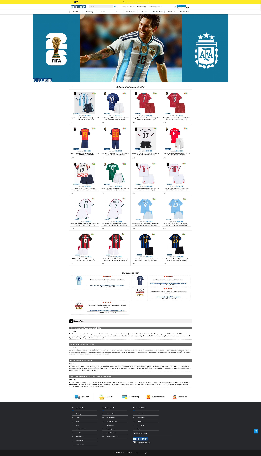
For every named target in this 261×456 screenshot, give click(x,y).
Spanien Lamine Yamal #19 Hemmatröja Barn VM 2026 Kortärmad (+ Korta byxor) (85, 154)
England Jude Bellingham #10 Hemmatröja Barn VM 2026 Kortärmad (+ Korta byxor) (176, 189)
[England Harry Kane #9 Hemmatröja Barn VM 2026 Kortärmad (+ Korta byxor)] (146, 173)
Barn (103, 12)
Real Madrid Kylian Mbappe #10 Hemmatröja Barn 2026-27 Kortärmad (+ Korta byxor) (85, 224)
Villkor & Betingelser (112, 436)
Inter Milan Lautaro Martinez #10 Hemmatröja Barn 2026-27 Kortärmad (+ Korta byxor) (146, 259)
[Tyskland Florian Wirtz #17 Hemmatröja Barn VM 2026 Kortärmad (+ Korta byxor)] (146, 138)
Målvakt (144, 12)
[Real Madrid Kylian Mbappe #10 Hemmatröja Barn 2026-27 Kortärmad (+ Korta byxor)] (85, 209)
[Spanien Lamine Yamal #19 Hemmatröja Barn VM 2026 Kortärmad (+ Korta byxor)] (85, 138)
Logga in (132, 7)
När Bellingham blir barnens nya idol (82, 344)
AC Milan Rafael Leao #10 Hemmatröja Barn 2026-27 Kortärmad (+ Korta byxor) (84, 259)
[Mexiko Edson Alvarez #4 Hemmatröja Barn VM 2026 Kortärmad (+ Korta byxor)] (115, 173)
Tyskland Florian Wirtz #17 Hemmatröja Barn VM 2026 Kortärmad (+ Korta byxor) (145, 154)
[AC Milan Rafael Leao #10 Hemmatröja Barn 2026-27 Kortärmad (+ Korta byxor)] (85, 244)
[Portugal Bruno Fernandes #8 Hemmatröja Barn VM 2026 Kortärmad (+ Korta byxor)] (176, 103)
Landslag (89, 12)
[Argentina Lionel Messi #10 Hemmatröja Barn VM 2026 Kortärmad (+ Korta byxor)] (85, 103)
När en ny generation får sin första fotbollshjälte (85, 328)
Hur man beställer (112, 421)
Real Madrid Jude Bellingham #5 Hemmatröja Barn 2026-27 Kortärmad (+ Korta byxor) (115, 224)
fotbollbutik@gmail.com (155, 7)
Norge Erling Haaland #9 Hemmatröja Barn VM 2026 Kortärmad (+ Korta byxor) (176, 154)
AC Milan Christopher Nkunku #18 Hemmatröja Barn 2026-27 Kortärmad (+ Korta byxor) (115, 259)
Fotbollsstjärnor (130, 12)
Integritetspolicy (111, 432)
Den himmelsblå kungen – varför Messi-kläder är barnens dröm (91, 376)
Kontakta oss (182, 397)
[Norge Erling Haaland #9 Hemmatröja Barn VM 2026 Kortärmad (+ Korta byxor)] (176, 138)
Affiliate (139, 421)
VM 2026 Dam (185, 12)
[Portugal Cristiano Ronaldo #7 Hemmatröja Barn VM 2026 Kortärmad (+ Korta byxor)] (146, 103)
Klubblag (76, 12)
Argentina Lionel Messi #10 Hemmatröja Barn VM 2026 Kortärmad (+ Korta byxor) (85, 118)
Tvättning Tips (111, 429)
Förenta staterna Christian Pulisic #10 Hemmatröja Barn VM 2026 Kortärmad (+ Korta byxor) (84, 190)
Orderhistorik (141, 417)
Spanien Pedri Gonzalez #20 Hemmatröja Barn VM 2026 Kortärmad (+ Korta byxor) (115, 154)
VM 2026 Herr (171, 12)
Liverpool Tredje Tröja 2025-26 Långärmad (168, 297)
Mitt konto (140, 414)
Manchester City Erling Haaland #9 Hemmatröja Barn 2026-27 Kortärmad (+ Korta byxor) (145, 224)
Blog (138, 429)
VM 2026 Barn (158, 12)
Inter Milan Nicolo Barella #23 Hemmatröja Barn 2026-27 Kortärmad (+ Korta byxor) (176, 259)
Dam (116, 12)
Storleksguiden (111, 425)
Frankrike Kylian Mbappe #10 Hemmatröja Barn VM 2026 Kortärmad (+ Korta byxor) (115, 118)
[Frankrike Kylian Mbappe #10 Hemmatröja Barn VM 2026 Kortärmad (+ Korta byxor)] (115, 103)
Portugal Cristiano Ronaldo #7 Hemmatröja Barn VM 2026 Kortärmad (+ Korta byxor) (146, 118)
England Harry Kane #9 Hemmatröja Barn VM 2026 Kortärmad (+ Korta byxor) (146, 189)
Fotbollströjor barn (136, 453)
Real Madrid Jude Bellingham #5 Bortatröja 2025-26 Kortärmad (168, 283)
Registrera (126, 7)
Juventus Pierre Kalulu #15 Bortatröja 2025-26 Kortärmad (107, 285)
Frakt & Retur (111, 417)
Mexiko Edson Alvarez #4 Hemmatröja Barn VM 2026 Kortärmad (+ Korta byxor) (115, 189)
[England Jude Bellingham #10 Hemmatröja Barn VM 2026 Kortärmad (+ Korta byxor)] (176, 173)
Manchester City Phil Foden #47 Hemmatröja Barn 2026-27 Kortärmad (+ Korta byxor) (176, 224)
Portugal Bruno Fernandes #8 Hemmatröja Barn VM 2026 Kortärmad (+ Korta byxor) (176, 118)
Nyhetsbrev (140, 425)
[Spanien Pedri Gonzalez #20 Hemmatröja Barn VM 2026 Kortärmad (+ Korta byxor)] (115, 138)
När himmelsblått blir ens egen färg (81, 360)
